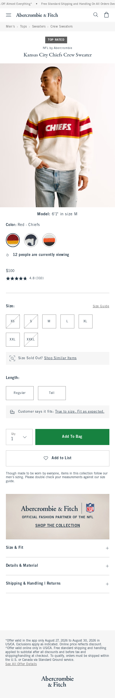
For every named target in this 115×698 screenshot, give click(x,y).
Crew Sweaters (62, 26)
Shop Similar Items (60, 358)
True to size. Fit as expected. (79, 411)
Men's (10, 26)
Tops (23, 26)
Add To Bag (72, 437)
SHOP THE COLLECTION (57, 526)
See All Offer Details (21, 664)
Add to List (62, 458)
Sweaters (39, 26)
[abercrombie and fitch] (37, 14)
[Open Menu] (6, 15)
